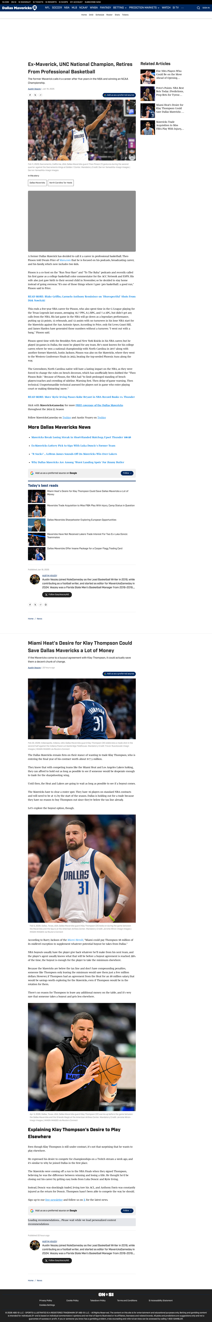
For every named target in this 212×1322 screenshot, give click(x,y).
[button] (120, 7)
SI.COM (5, 2)
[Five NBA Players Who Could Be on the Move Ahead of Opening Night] (162, 76)
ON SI (13, 2)
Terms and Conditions (127, 1301)
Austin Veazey (34, 89)
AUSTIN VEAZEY (49, 576)
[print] (46, 605)
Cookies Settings (47, 1305)
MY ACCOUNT (76, 2)
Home (84, 15)
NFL (47, 8)
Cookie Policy (72, 1301)
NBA (67, 8)
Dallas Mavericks (37, 183)
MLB (74, 8)
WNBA (94, 8)
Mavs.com (65, 260)
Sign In (206, 8)
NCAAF (83, 8)
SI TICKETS (38, 2)
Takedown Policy (97, 1301)
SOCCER (57, 8)
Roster (109, 15)
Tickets (125, 15)
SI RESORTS (51, 2)
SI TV (176, 8)
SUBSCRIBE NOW (93, 2)
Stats (117, 15)
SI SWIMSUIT (25, 2)
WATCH (166, 8)
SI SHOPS (63, 2)
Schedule (100, 15)
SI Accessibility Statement (161, 1301)
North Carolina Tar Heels (60, 183)
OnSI (91, 15)
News (39, 619)
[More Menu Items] (182, 8)
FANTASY (105, 8)
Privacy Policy (45, 1301)
